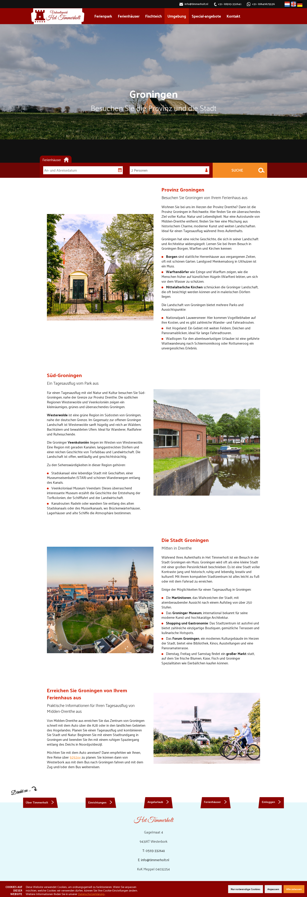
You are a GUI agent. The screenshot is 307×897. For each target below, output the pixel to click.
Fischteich (153, 16)
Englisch (293, 4)
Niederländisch (287, 4)
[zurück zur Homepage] (57, 16)
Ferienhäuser (128, 16)
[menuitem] (103, 16)
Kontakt (233, 16)
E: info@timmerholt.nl (153, 860)
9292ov (75, 757)
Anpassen (273, 889)
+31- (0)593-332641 (229, 4)
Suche (237, 170)
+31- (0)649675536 (263, 4)
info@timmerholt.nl (196, 4)
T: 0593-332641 (153, 850)
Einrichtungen (97, 802)
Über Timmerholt (37, 802)
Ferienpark (103, 16)
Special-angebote (206, 16)
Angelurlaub (155, 801)
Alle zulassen (294, 889)
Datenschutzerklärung (91, 893)
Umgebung (176, 16)
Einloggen (268, 801)
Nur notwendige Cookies (245, 889)
